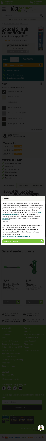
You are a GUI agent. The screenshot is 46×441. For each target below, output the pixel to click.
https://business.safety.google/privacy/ (16, 236)
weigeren (5, 218)
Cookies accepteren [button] (11, 241)
